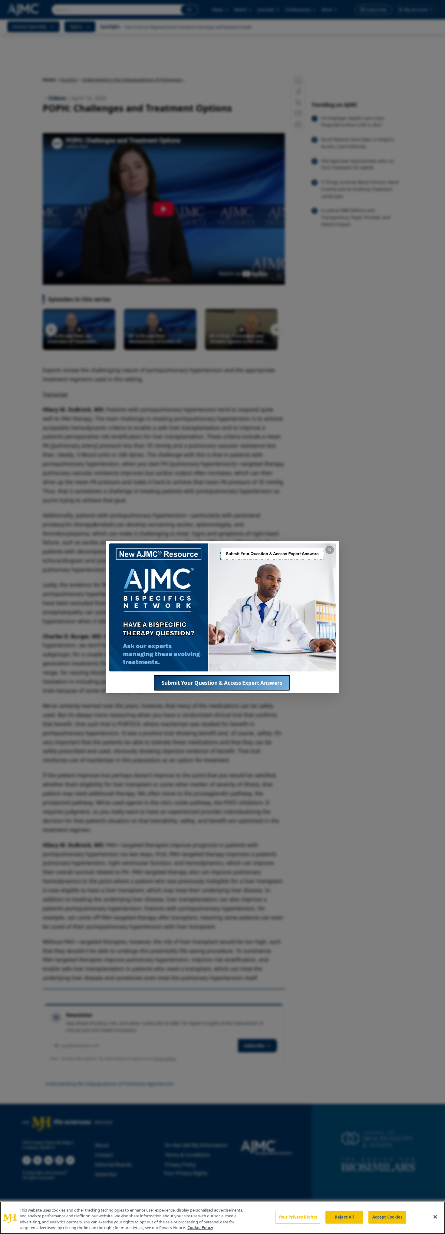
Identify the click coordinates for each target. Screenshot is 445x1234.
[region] (222, 1217)
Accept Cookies (387, 1217)
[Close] (435, 1216)
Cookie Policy (200, 1227)
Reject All (344, 1217)
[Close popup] (329, 550)
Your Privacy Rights (298, 1217)
